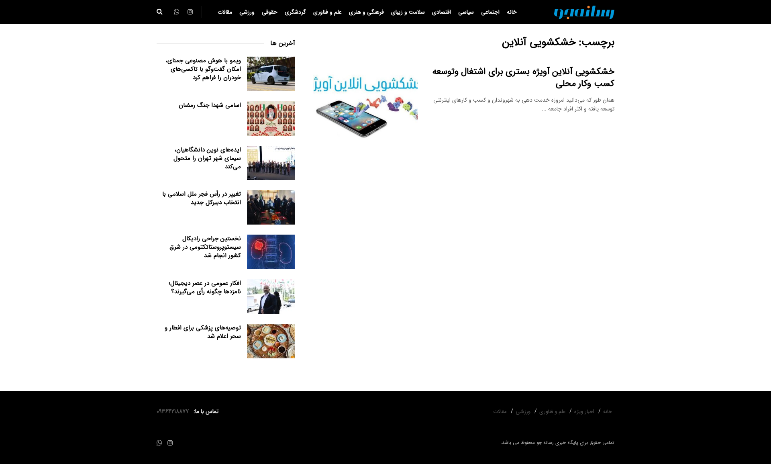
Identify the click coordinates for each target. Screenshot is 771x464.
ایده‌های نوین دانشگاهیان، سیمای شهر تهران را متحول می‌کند (207, 158)
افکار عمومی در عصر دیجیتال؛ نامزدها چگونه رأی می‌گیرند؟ (205, 287)
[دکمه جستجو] (160, 12)
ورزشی (247, 12)
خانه (512, 12)
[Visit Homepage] (584, 12)
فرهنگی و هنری (366, 12)
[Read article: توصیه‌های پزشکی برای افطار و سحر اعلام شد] (271, 341)
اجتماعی (490, 12)
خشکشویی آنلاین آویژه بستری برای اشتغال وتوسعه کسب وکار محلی (523, 78)
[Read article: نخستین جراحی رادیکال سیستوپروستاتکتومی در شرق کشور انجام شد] (271, 252)
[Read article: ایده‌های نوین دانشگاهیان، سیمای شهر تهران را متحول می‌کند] (271, 163)
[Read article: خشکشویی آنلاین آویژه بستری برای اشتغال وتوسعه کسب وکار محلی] (365, 102)
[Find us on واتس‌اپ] (159, 443)
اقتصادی (441, 12)
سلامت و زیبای (408, 12)
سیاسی (466, 12)
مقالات (225, 12)
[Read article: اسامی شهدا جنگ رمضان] (271, 118)
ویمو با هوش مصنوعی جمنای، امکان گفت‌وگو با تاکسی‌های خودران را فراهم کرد (203, 69)
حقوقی (269, 12)
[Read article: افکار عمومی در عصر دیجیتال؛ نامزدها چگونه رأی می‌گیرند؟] (271, 296)
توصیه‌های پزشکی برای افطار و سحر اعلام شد (203, 332)
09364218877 (174, 411)
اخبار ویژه (584, 411)
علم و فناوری (327, 12)
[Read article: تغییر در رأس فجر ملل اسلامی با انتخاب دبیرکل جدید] (271, 207)
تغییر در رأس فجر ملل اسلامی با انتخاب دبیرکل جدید (201, 198)
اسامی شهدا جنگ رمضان (210, 105)
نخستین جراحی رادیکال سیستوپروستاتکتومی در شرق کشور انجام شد (205, 247)
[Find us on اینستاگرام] (170, 443)
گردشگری (295, 12)
